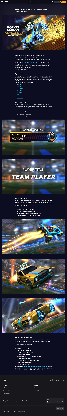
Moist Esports (20, 92)
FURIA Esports (20, 88)
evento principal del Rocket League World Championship (34, 366)
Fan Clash (28, 107)
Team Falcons (20, 98)
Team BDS (19, 96)
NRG (18, 94)
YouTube (21, 369)
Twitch (16, 369)
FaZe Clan (19, 86)
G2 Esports (19, 90)
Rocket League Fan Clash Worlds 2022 (29, 62)
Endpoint (19, 84)
